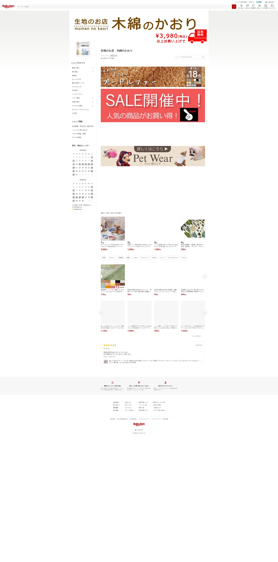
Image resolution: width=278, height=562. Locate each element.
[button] (270, 2)
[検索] (234, 6)
